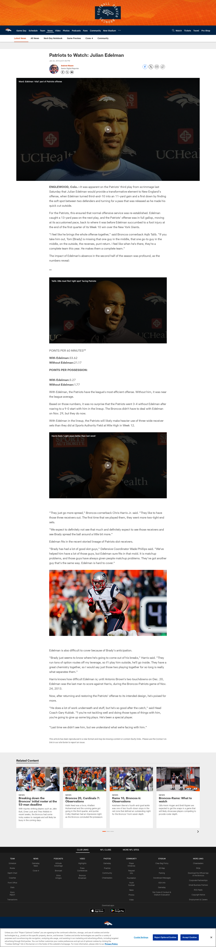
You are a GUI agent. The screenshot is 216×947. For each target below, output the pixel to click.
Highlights (82, 863)
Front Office (12, 883)
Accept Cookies (189, 937)
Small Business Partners (198, 885)
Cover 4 (36, 871)
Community (107, 873)
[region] (108, 937)
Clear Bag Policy (161, 863)
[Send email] (156, 68)
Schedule (12, 863)
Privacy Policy (111, 944)
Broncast (58, 871)
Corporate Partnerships (198, 880)
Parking (162, 873)
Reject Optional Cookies (165, 937)
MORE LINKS (198, 859)
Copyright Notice (198, 895)
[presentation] (198, 831)
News (131, 890)
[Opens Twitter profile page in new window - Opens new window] (67, 72)
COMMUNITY (131, 859)
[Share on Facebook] (145, 68)
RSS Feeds (198, 890)
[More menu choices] (119, 30)
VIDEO (82, 859)
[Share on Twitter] (151, 68)
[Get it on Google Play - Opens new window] (117, 912)
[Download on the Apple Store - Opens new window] (97, 910)
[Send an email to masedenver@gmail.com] (72, 72)
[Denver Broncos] (108, 924)
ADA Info (161, 883)
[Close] (211, 937)
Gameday (107, 863)
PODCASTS (58, 859)
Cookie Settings (141, 937)
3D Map (162, 868)
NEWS (35, 859)
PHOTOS (107, 859)
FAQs (198, 868)
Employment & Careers (198, 899)
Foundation (131, 878)
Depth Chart (12, 873)
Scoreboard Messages (162, 878)
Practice (107, 868)
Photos (131, 895)
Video (131, 900)
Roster (12, 868)
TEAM (12, 859)
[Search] (173, 30)
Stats (12, 887)
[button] (108, 129)
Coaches (12, 878)
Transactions (12, 899)
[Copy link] (162, 66)
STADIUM (162, 859)
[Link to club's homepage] (8, 30)
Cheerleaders (107, 878)
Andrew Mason (67, 66)
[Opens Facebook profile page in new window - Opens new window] (63, 72)
